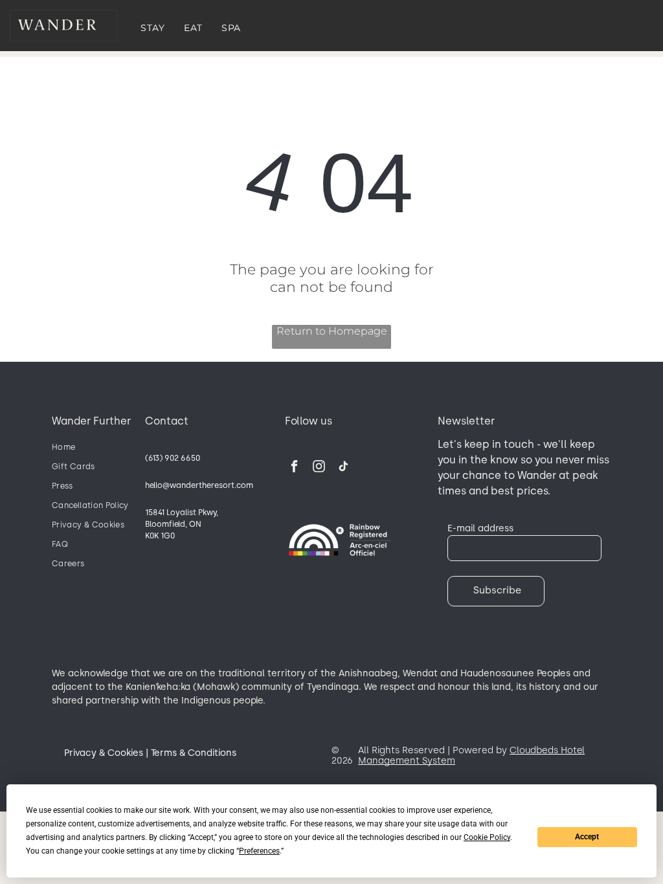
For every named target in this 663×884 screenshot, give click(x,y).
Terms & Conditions (193, 752)
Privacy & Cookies (103, 752)
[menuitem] (152, 28)
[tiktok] (343, 468)
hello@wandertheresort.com (199, 485)
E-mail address (480, 528)
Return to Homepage (331, 331)
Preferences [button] (259, 851)
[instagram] (318, 468)
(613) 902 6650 (172, 458)
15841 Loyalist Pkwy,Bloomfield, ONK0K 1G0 (181, 524)
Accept (587, 836)
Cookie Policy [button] (487, 837)
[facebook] (294, 468)
